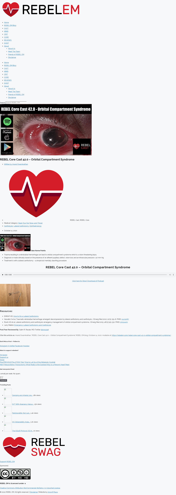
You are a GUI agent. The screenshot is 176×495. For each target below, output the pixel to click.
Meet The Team (14, 51)
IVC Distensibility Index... (21, 422)
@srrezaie (44, 330)
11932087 (125, 319)
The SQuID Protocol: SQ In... (22, 431)
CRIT (6, 34)
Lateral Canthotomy (21, 226)
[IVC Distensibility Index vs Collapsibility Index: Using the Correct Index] (8, 422)
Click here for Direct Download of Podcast (88, 281)
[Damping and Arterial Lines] (8, 395)
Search (2, 103)
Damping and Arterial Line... (22, 395)
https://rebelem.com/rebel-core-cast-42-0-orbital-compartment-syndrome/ (141, 335)
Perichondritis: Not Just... (21, 413)
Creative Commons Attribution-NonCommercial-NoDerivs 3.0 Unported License (30, 488)
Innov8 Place (53, 492)
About (6, 46)
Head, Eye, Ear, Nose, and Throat (30, 223)
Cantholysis (8, 226)
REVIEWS (8, 40)
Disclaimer (12, 57)
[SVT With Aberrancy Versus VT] (8, 404)
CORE (6, 37)
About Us (11, 49)
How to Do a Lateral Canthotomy (26, 316)
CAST (6, 28)
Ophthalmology (35, 226)
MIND (6, 31)
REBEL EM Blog (10, 25)
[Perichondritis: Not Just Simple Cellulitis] (8, 413)
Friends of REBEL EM (16, 54)
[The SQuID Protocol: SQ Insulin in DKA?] (8, 431)
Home (6, 22)
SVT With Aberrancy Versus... (23, 404)
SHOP (6, 43)
